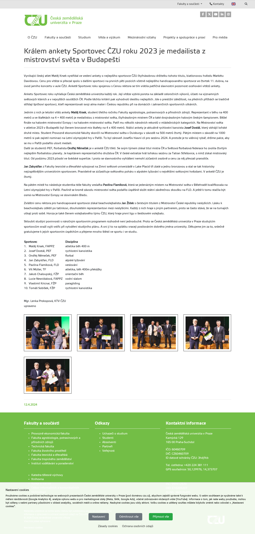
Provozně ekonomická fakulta (50, 433)
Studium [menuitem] (84, 37)
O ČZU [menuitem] (32, 37)
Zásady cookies (108, 526)
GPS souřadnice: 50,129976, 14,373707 (191, 469)
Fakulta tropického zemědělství (51, 459)
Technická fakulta (42, 446)
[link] (203, 14)
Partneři (107, 446)
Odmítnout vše (129, 516)
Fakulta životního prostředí (48, 450)
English (233, 3)
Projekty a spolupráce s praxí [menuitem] (184, 37)
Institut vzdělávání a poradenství (52, 463)
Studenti (107, 437)
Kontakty (218, 3)
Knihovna (37, 479)
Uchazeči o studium (115, 433)
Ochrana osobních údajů (137, 526)
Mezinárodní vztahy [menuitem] (142, 37)
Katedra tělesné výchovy (47, 475)
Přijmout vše (161, 516)
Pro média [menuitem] (220, 37)
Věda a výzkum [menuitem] (109, 37)
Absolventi (109, 442)
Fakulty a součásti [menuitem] (58, 37)
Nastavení (98, 516)
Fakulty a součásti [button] (188, 3)
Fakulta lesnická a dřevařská (49, 454)
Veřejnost (108, 450)
